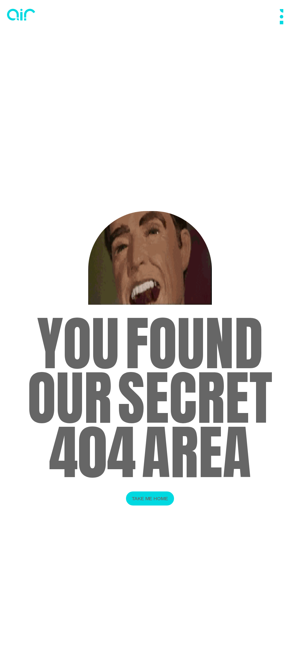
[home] (21, 14)
